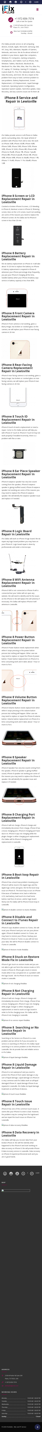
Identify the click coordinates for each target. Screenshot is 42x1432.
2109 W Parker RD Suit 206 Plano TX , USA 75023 (23, 26)
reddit (36, 2)
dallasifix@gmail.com (11, 1386)
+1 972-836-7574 (24, 18)
